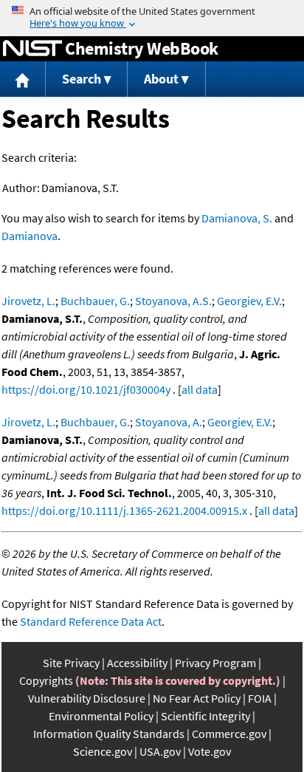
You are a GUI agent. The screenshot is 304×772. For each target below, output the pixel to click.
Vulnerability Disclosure (86, 698)
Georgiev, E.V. (249, 300)
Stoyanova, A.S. (173, 300)
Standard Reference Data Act (91, 621)
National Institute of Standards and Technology (32, 48)
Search (81, 78)
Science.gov (102, 751)
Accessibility (137, 662)
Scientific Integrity (205, 715)
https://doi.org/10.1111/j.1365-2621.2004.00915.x (124, 510)
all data (200, 389)
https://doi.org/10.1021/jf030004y (85, 389)
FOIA (260, 698)
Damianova (29, 235)
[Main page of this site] (23, 79)
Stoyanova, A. (168, 421)
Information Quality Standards (108, 733)
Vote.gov (209, 751)
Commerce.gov (229, 733)
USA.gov (160, 751)
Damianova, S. (236, 218)
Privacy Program (215, 662)
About (161, 78)
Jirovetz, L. (28, 300)
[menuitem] (23, 79)
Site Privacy (71, 662)
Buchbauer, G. (95, 300)
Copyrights (46, 680)
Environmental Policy (101, 715)
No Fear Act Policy (197, 698)
